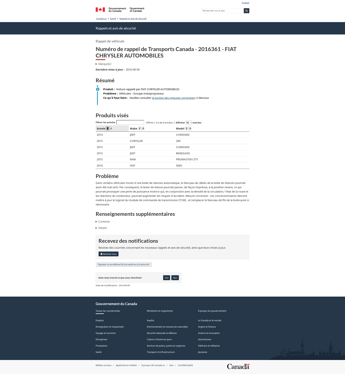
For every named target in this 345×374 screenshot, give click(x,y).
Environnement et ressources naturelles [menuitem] (167, 326)
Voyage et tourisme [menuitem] (106, 333)
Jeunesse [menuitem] (202, 352)
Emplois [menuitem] (100, 320)
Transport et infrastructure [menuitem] (161, 352)
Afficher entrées (188, 122)
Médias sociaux (103, 365)
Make (133, 128)
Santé (113, 18)
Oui (166, 277)
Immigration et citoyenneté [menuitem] (110, 326)
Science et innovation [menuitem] (209, 333)
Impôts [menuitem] (150, 320)
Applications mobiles (126, 365)
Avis (171, 365)
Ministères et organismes (160, 310)
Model (180, 128)
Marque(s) (104, 64)
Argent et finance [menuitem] (207, 326)
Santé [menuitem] (98, 352)
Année (101, 128)
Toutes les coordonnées (108, 310)
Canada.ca (101, 18)
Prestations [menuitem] (101, 345)
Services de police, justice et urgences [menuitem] (166, 345)
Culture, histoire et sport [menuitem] (159, 339)
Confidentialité (185, 365)
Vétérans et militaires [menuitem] (209, 345)
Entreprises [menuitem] (101, 339)
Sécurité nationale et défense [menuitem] (162, 333)
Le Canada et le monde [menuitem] (209, 320)
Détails (102, 228)
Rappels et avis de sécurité (133, 18)
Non (175, 277)
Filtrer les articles (105, 122)
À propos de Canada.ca (153, 365)
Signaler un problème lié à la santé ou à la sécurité (123, 264)
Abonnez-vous (109, 254)
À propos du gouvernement (212, 310)
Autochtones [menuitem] (204, 339)
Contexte (104, 221)
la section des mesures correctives (173, 98)
